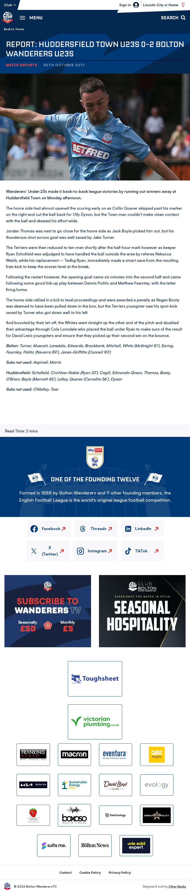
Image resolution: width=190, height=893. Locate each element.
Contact (65, 872)
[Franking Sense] (33, 754)
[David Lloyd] (115, 785)
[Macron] (74, 754)
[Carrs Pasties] (156, 754)
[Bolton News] (95, 845)
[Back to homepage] (7, 17)
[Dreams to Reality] (156, 815)
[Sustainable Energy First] (74, 785)
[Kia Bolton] (33, 785)
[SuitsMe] (53, 845)
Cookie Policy (90, 872)
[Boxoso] (74, 815)
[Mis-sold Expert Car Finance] (136, 845)
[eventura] (115, 754)
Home (20, 29)
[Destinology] (115, 815)
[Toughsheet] (95, 678)
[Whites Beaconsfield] (33, 815)
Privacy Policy (120, 872)
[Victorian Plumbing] (95, 722)
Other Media (177, 886)
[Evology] (156, 784)
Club (8, 5)
